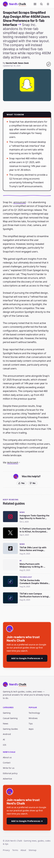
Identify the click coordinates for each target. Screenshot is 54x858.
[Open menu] (35, 4)
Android (7, 734)
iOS (4, 744)
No (34, 483)
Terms (15, 850)
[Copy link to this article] (48, 64)
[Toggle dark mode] (48, 4)
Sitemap (32, 850)
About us (7, 757)
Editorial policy (10, 773)
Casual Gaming (10, 718)
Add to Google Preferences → (27, 658)
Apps (31, 729)
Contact (6, 762)
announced (19, 202)
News (5, 723)
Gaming (7, 712)
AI (4, 739)
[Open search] (41, 4)
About (23, 850)
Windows (33, 718)
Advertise (7, 778)
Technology (34, 712)
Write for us (8, 768)
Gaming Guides (10, 729)
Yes (22, 483)
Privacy (6, 850)
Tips (31, 723)
